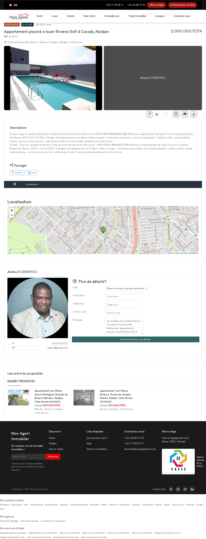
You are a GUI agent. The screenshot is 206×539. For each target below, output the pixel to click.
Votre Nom (79, 295)
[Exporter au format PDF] (176, 114)
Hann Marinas (36, 505)
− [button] (12, 215)
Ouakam (135, 505)
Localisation (31, 184)
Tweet (33, 172)
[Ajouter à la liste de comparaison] (158, 114)
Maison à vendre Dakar (93, 533)
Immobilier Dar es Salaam (53, 521)
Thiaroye (190, 505)
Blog (89, 443)
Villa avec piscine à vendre (94, 537)
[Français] (10, 5)
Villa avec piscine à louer (39, 537)
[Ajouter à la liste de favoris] (167, 114)
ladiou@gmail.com (58, 347)
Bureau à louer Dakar (142, 533)
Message (77, 319)
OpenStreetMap (182, 253)
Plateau (158, 505)
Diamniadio (16, 505)
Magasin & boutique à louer (168, 533)
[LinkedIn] (192, 489)
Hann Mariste (51, 505)
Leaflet (169, 253)
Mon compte (157, 5)
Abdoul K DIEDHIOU (22, 272)
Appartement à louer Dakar (13, 533)
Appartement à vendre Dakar (43, 533)
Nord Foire (124, 505)
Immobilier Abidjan (30, 521)
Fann (26, 505)
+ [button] (12, 210)
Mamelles (94, 505)
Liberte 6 (64, 505)
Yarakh (199, 505)
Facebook (18, 172)
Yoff (1, 509)
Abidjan (53, 443)
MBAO (104, 505)
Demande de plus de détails (136, 339)
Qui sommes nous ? (97, 438)
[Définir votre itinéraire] (149, 114)
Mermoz (113, 505)
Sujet (75, 287)
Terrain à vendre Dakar (118, 533)
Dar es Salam (56, 449)
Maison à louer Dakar (70, 533)
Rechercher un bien (183, 5)
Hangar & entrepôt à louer (12, 537)
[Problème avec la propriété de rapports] (194, 114)
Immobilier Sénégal (9, 521)
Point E (167, 505)
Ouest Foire (147, 505)
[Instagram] (178, 489)
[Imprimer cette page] (185, 114)
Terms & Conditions (97, 449)
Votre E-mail (79, 311)
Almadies (4, 505)
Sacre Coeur (178, 505)
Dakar (52, 438)
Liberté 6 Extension (79, 505)
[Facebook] (170, 489)
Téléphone (78, 303)
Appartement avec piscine (66, 537)
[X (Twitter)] (185, 489)
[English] (15, 5)
